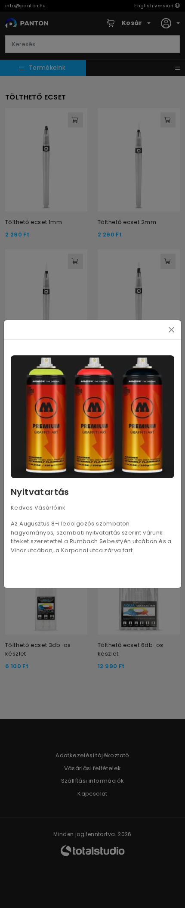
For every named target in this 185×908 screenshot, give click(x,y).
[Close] (171, 329)
